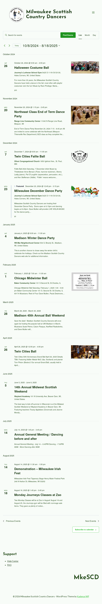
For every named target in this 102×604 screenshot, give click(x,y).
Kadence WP (83, 596)
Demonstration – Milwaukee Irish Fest (37, 471)
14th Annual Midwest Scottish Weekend (35, 389)
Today (17, 45)
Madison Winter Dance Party (34, 238)
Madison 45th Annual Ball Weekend (39, 315)
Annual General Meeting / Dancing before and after (38, 436)
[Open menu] (93, 12)
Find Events (68, 35)
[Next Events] (9, 45)
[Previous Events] (4, 45)
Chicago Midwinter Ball (30, 278)
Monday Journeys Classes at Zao (37, 495)
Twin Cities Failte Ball (29, 156)
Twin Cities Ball (25, 351)
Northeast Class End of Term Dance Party (39, 114)
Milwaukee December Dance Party (38, 191)
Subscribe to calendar (84, 529)
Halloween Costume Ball (31, 67)
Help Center (13, 561)
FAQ (9, 565)
